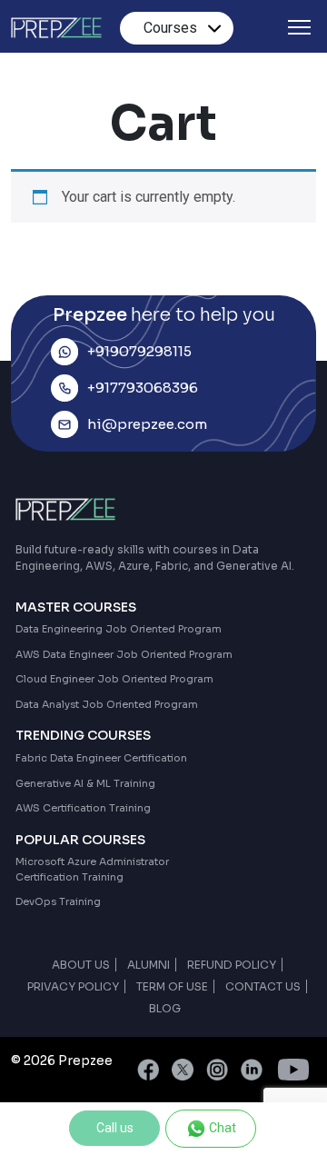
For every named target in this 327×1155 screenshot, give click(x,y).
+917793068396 (142, 387)
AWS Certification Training (83, 808)
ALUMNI (148, 964)
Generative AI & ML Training (85, 783)
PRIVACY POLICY (73, 986)
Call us (115, 1127)
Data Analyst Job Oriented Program (106, 704)
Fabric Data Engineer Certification (101, 758)
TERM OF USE (172, 986)
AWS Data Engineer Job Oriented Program (124, 654)
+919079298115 (139, 351)
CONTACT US (263, 986)
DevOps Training (58, 901)
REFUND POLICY (231, 964)
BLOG (165, 1008)
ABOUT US (81, 964)
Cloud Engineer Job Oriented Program (114, 678)
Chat (221, 1127)
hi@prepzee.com (147, 424)
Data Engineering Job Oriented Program (118, 628)
